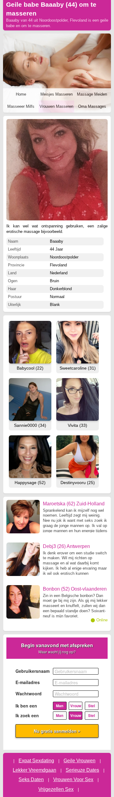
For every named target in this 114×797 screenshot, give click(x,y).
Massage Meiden (92, 94)
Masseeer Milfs (20, 106)
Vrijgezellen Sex (56, 789)
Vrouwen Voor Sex (73, 779)
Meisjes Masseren (56, 94)
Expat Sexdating (36, 760)
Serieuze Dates (82, 770)
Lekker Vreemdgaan (34, 770)
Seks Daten (31, 779)
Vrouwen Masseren (56, 106)
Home (21, 94)
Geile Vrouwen (79, 760)
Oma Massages (92, 106)
